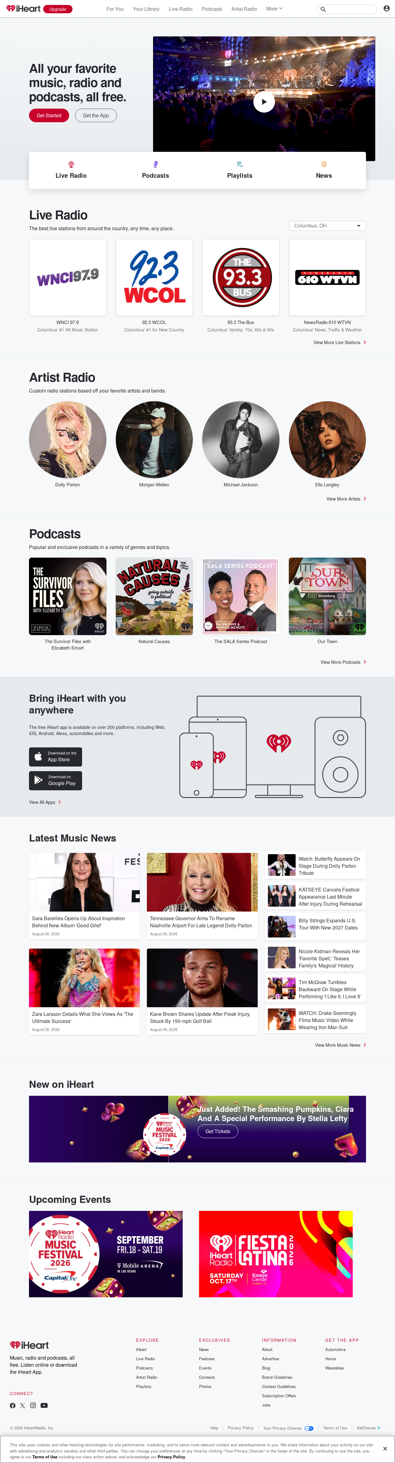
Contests (207, 1377)
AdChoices (366, 1428)
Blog (266, 1368)
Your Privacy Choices (282, 1428)
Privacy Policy (241, 1428)
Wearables (334, 1368)
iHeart (141, 1349)
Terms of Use (335, 1428)
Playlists (144, 1386)
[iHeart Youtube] (44, 1406)
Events (205, 1368)
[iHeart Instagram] (33, 1406)
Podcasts (212, 8)
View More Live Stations (337, 342)
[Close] (385, 1448)
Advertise (270, 1358)
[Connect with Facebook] (12, 1406)
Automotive (335, 1349)
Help (214, 1428)
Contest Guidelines (279, 1386)
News (204, 1349)
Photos (205, 1386)
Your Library (146, 8)
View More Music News (337, 1044)
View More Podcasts (340, 661)
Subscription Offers (279, 1396)
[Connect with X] (22, 1406)
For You (115, 8)
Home (330, 1358)
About (267, 1349)
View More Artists (343, 498)
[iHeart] (23, 9)
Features (207, 1358)
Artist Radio (244, 8)
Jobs (266, 1405)
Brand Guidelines (277, 1377)
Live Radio (181, 8)
